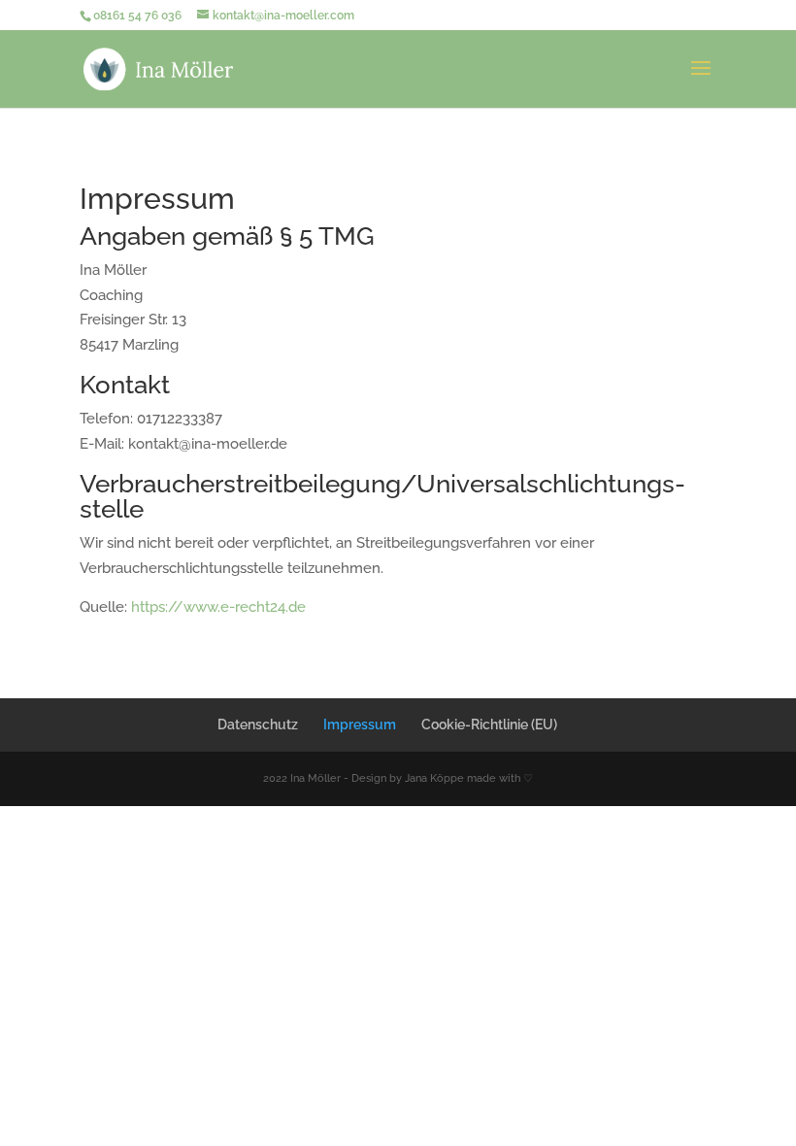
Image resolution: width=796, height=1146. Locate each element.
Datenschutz (257, 724)
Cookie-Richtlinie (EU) (489, 724)
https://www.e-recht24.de (218, 607)
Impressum (359, 724)
